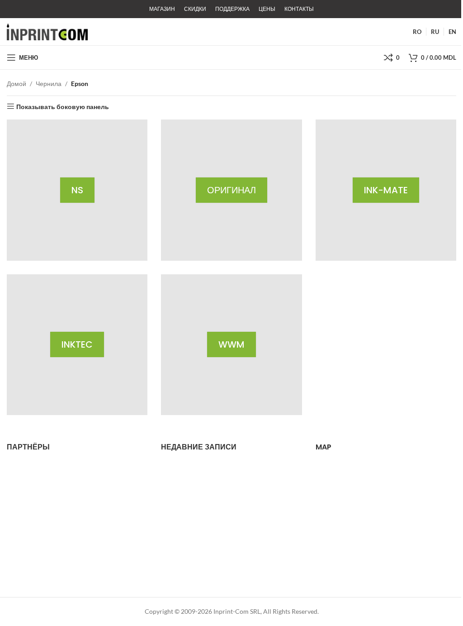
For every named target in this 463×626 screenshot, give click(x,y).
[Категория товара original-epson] (231, 189)
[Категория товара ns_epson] (77, 189)
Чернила (48, 83)
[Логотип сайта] (47, 31)
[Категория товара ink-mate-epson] (386, 189)
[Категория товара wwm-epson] (231, 344)
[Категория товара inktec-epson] (77, 344)
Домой (16, 83)
